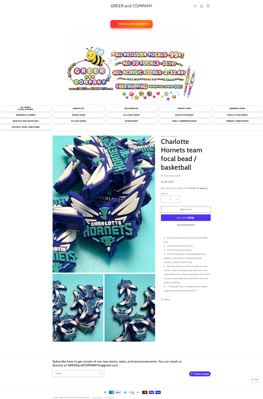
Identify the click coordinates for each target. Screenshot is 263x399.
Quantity (164, 193)
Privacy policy (97, 398)
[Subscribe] (101, 373)
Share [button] (166, 299)
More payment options (186, 224)
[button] (195, 6)
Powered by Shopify (82, 397)
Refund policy (110, 398)
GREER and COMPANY (67, 397)
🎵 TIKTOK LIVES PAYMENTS (131, 24)
